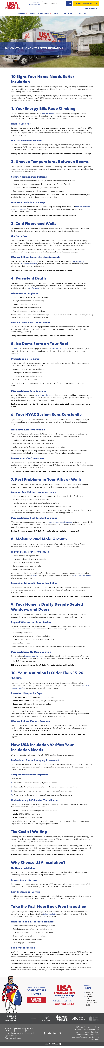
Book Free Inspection (86, 4)
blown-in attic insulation (44, 395)
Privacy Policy (8, 1029)
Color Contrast (60, 1044)
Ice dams (14, 349)
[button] (22, 13)
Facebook (44, 1033)
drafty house (34, 288)
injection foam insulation (34, 656)
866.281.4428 (91, 8)
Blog (88, 1005)
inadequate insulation (82, 576)
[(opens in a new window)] (26, 1018)
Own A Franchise (90, 1000)
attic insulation (58, 349)
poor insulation (48, 114)
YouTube (49, 1033)
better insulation (50, 914)
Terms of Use (29, 1029)
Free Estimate (92, 1003)
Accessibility (20, 1028)
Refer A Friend (89, 993)
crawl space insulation (28, 264)
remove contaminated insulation (59, 522)
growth (34, 576)
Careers (89, 997)
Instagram (59, 1033)
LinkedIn (54, 1033)
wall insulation (78, 261)
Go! (69, 4)
